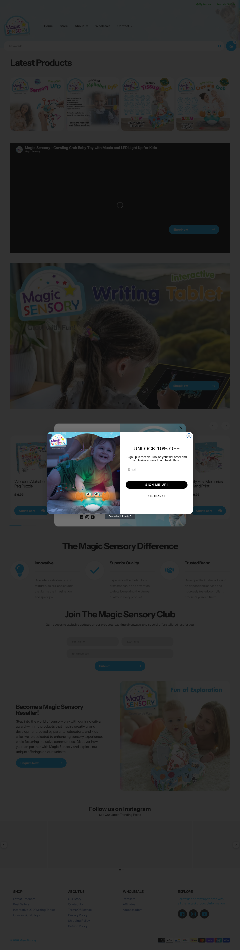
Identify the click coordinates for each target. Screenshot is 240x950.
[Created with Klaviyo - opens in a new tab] (120, 516)
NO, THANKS (157, 496)
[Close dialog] (189, 435)
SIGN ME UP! (156, 484)
